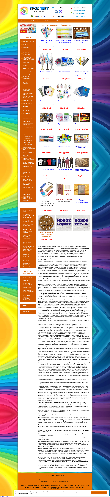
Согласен (99, 492)
